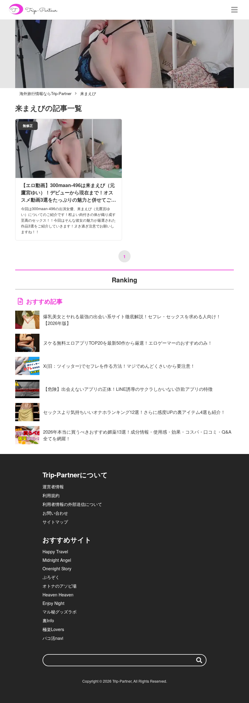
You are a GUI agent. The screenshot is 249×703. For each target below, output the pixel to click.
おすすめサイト (67, 539)
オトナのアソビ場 (60, 586)
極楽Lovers (53, 629)
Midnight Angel (57, 560)
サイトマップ (55, 522)
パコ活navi (53, 638)
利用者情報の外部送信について (72, 504)
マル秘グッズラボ (60, 612)
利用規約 (51, 495)
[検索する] (199, 660)
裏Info (48, 620)
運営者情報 (53, 486)
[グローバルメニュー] (234, 9)
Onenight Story (57, 568)
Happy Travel (55, 551)
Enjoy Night (53, 603)
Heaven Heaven (58, 595)
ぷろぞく (51, 577)
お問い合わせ (55, 513)
